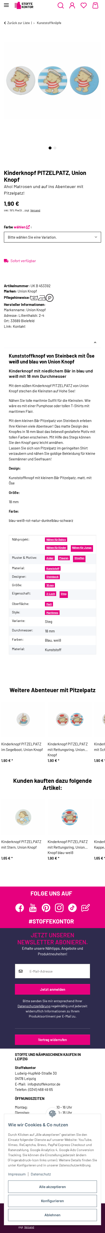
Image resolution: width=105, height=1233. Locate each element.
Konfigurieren (52, 1201)
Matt (49, 604)
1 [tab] (50, 148)
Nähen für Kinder (56, 547)
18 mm (50, 585)
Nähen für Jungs (82, 547)
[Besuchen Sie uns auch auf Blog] (85, 908)
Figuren (63, 558)
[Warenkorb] (95, 5)
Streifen (79, 558)
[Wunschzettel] (83, 5)
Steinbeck (52, 576)
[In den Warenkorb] (8, 38)
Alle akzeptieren (52, 1187)
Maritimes (52, 612)
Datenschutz (41, 1174)
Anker (49, 558)
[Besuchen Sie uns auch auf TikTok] (72, 908)
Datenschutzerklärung (34, 1006)
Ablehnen (52, 1215)
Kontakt (19, 326)
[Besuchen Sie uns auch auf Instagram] (59, 908)
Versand (35, 210)
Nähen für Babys (56, 539)
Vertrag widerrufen (52, 1040)
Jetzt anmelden (52, 989)
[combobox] (52, 237)
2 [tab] (54, 148)
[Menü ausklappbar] (6, 3)
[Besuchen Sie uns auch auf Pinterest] (46, 908)
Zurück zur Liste (18, 23)
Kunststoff (52, 568)
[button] (60, 5)
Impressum (17, 1174)
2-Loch (50, 593)
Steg (63, 593)
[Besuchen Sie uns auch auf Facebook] (19, 908)
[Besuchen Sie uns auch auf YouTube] (33, 908)
